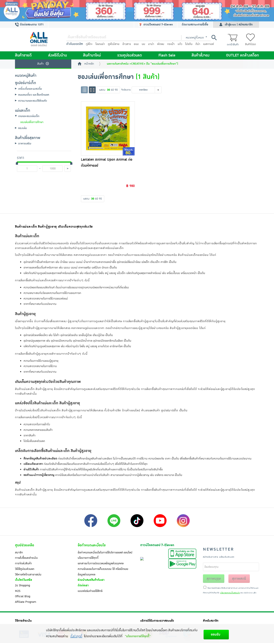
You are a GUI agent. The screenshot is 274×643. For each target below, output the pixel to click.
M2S (17, 591)
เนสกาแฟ (208, 44)
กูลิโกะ (89, 44)
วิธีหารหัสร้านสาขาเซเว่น (28, 574)
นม (143, 44)
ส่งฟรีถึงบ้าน (57, 55)
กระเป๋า (171, 44)
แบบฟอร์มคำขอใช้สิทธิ (90, 591)
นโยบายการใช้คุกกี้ (88, 558)
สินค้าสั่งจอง (201, 55)
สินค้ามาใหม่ (92, 55)
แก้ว (180, 44)
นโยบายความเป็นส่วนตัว (230, 593)
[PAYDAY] (137, 10)
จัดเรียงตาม (126, 89)
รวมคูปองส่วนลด (129, 55)
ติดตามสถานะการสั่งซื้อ (195, 24)
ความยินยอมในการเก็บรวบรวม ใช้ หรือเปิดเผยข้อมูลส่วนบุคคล (103, 572)
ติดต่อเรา (83, 585)
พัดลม (160, 44)
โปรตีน (188, 44)
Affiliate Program (25, 602)
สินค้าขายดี (23, 55)
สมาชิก (19, 552)
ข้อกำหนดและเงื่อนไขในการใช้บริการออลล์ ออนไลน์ (105, 552)
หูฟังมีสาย (113, 44)
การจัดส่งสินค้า (23, 563)
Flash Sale (166, 55)
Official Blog (22, 596)
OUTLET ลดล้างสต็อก (242, 55)
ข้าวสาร (126, 44)
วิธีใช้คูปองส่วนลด (24, 569)
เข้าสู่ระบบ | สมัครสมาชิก (239, 24)
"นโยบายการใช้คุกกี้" (138, 636)
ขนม (136, 44)
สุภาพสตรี (239, 578)
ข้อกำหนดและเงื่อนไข (92, 545)
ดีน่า (197, 44)
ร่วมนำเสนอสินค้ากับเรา (91, 580)
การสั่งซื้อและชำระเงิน (26, 558)
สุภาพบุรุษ (214, 578)
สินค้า (40, 64)
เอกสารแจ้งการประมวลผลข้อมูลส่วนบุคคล (101, 563)
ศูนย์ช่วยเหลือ (24, 545)
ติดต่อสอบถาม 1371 (31, 24)
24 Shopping (22, 585)
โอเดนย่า (100, 44)
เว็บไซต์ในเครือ (23, 580)
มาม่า (151, 44)
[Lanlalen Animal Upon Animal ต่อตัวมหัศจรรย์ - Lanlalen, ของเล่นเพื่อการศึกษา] (108, 128)
